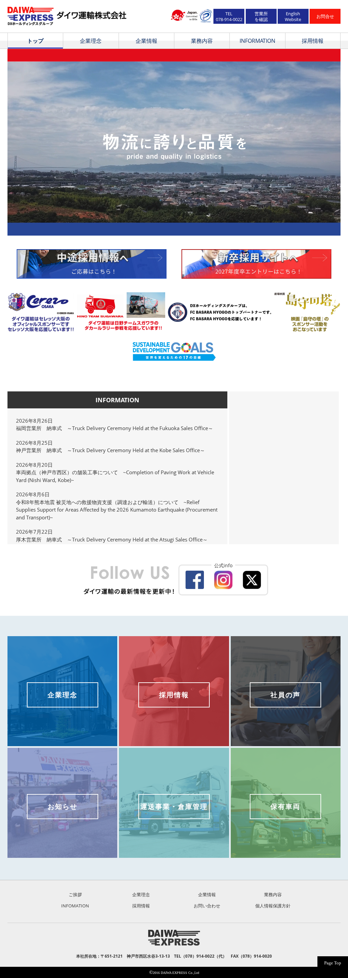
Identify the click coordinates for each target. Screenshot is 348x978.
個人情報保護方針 (273, 906)
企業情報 (146, 40)
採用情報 (313, 40)
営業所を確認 (261, 16)
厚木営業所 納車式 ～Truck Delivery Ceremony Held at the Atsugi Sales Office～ (112, 539)
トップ (35, 40)
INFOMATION (75, 906)
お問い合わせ (207, 906)
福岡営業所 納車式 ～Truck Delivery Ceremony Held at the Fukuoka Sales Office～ (114, 428)
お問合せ (325, 16)
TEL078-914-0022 (229, 16)
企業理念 (91, 40)
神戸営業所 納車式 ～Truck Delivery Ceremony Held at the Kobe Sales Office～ (110, 450)
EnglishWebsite (293, 16)
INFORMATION (257, 40)
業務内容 (202, 40)
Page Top (332, 962)
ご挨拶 (75, 894)
